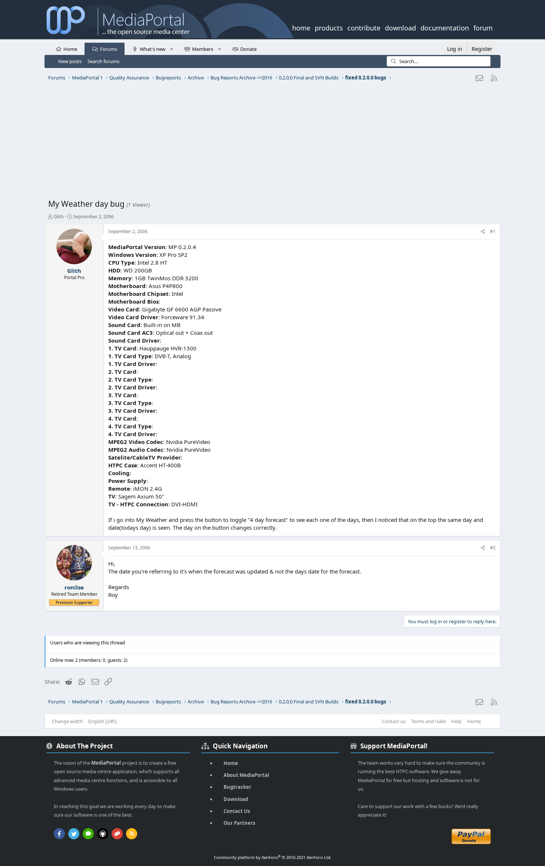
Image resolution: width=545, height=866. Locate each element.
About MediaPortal (246, 775)
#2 (493, 548)
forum (483, 27)
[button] (171, 49)
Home (70, 49)
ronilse (74, 587)
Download (236, 799)
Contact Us (237, 811)
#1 (493, 231)
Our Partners (239, 823)
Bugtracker (237, 787)
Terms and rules (428, 721)
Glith (58, 216)
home (301, 27)
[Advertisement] (270, 143)
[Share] (483, 232)
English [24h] (102, 721)
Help (456, 721)
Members (202, 49)
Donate (248, 49)
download (400, 27)
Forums (108, 49)
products (329, 27)
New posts (70, 61)
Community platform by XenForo (272, 857)
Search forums (103, 61)
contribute (363, 27)
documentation (444, 27)
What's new (152, 49)
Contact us (394, 721)
